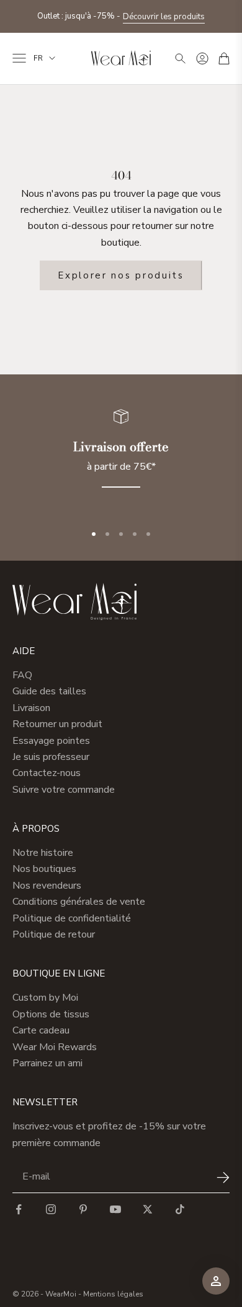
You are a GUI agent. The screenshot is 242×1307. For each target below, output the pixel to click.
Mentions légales (113, 1294)
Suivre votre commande (63, 789)
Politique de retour (53, 934)
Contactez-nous (46, 773)
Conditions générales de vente (78, 901)
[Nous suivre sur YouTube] (115, 1209)
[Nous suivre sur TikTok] (180, 1209)
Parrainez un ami (47, 1063)
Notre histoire (42, 853)
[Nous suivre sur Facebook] (18, 1209)
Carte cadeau (40, 1030)
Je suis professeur (50, 757)
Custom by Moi (45, 997)
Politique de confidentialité (71, 918)
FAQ (22, 675)
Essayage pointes (51, 741)
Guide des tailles (49, 691)
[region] (121, 455)
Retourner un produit (57, 724)
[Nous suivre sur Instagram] (51, 1209)
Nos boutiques (44, 869)
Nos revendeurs (46, 885)
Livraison (31, 708)
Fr (38, 58)
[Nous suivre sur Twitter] (147, 1209)
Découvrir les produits (164, 16)
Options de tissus (50, 1014)
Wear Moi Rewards (54, 1047)
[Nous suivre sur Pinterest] (83, 1209)
